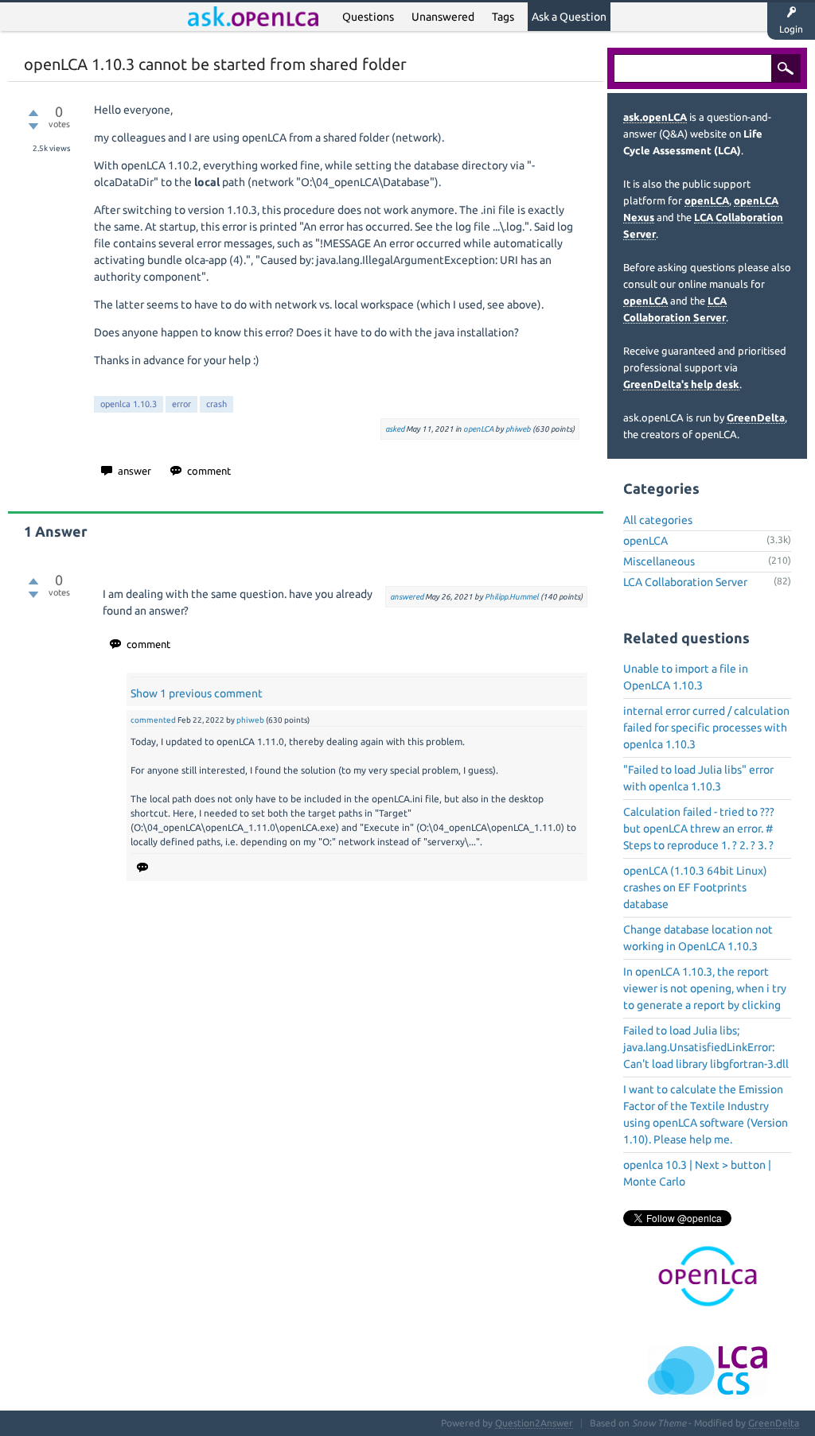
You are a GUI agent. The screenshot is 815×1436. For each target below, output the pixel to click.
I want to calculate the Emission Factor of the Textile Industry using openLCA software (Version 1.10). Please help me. (705, 1114)
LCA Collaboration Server (685, 582)
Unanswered (442, 16)
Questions (368, 16)
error (181, 404)
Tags (503, 16)
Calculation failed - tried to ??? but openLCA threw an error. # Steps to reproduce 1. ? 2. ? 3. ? (698, 828)
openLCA (478, 429)
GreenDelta (756, 417)
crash (216, 404)
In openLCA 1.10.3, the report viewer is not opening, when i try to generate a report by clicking (704, 988)
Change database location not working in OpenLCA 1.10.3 (698, 938)
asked (394, 429)
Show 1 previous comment (197, 693)
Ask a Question (569, 16)
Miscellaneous (659, 561)
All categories (657, 520)
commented (153, 720)
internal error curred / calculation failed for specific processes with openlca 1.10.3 (706, 727)
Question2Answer (534, 1423)
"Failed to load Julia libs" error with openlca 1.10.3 (698, 778)
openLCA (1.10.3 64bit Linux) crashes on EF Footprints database (695, 887)
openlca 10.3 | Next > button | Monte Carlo (697, 1173)
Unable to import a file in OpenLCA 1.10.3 (685, 677)
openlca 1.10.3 (128, 404)
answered (406, 596)
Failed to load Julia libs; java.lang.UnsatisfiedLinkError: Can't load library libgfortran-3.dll (706, 1047)
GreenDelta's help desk (681, 384)
